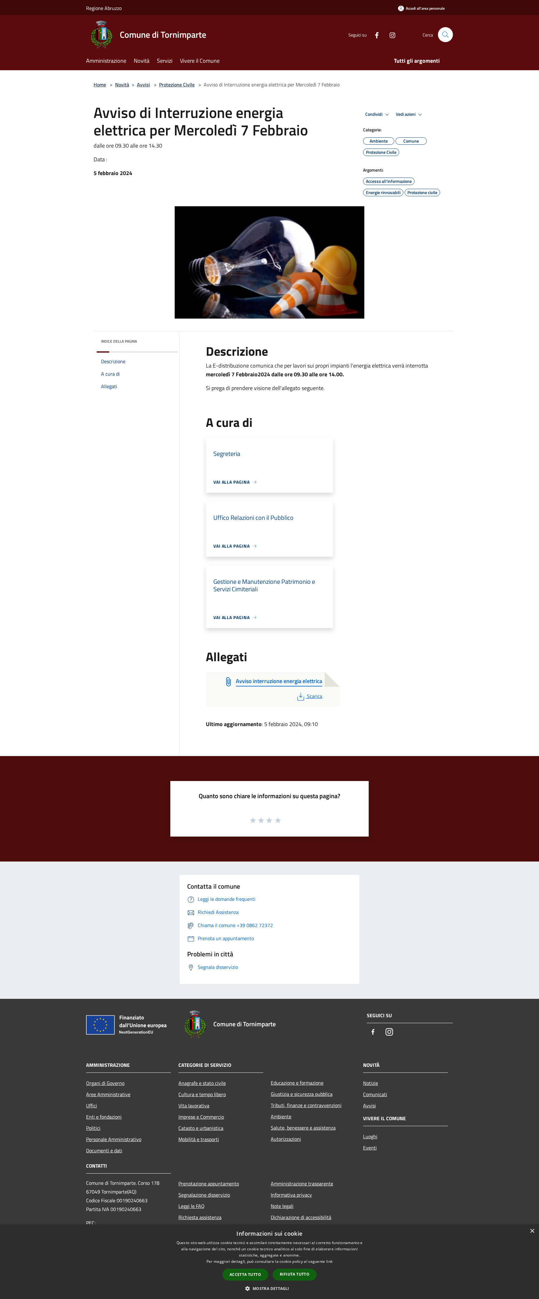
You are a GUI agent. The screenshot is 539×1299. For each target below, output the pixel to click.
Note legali (282, 1206)
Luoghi (370, 1136)
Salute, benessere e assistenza (303, 1127)
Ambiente (281, 1116)
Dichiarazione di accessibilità (301, 1217)
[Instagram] (390, 34)
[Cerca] (445, 34)
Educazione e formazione (297, 1083)
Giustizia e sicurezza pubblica (302, 1094)
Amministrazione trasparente (302, 1183)
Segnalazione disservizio (204, 1195)
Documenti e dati (104, 1150)
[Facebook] (374, 34)
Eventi (370, 1147)
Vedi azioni (406, 114)
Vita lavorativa (193, 1105)
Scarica (314, 696)
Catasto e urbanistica (200, 1128)
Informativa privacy (291, 1195)
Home (100, 84)
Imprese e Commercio (201, 1117)
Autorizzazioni (286, 1139)
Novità (122, 84)
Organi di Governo (105, 1083)
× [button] (532, 1231)
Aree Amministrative (108, 1094)
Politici (93, 1128)
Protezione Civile (177, 84)
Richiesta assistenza (199, 1217)
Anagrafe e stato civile (202, 1083)
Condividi (374, 114)
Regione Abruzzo (104, 8)
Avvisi (143, 84)
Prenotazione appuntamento (208, 1183)
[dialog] (269, 1261)
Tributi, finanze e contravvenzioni (306, 1105)
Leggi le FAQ (191, 1206)
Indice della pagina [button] (119, 341)
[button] (269, 1288)
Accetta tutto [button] (245, 1274)
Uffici (91, 1105)
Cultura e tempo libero (202, 1094)
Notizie (370, 1083)
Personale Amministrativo (113, 1139)
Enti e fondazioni (104, 1117)
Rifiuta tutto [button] (294, 1274)
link (329, 1261)
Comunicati (375, 1094)
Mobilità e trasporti (198, 1139)
